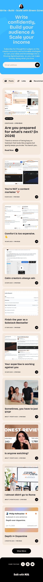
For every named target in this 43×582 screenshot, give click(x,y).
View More (21, 551)
